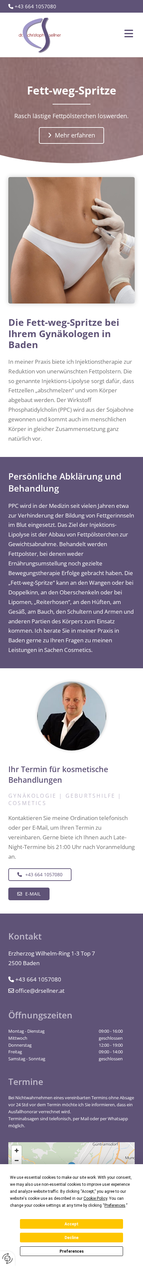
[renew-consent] (7, 1258)
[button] (107, 35)
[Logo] (39, 35)
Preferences (72, 1251)
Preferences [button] (114, 1205)
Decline (71, 1237)
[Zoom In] (17, 1151)
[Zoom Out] (17, 1160)
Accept (71, 1224)
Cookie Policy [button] (95, 1198)
